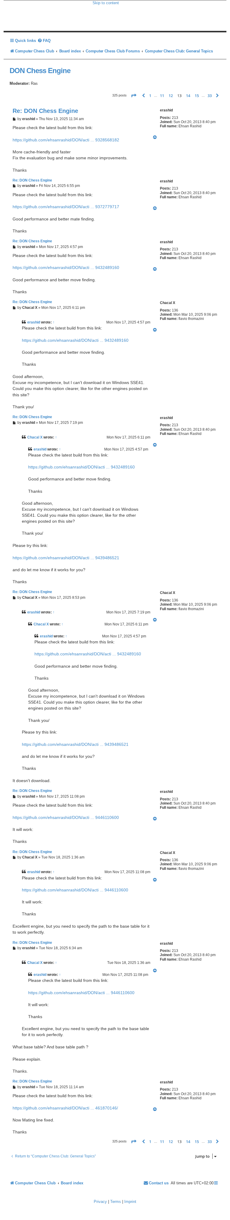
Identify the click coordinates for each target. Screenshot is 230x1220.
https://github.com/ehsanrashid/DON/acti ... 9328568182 (66, 139)
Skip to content (106, 3)
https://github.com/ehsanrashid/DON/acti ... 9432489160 (66, 267)
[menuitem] (44, 40)
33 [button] (210, 95)
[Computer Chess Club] (48, 15)
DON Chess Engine (40, 70)
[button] (133, 95)
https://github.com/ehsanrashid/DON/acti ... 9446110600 (66, 817)
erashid (33, 322)
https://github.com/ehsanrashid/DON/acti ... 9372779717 (66, 206)
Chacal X (35, 437)
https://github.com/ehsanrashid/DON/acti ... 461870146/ (65, 1108)
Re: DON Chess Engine (45, 111)
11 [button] (162, 95)
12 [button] (171, 95)
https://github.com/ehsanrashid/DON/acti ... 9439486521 (66, 557)
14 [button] (188, 95)
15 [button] (197, 95)
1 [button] (150, 95)
